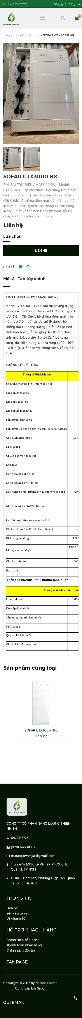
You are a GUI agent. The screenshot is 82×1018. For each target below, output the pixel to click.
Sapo (41, 988)
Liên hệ (41, 736)
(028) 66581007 (23, 847)
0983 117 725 (20, 4)
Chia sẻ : (9, 267)
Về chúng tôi (16, 918)
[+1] (28, 267)
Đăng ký (59, 4)
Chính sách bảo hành (23, 940)
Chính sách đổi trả (21, 950)
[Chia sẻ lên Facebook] (20, 267)
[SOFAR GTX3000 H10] (41, 703)
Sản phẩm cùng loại (30, 668)
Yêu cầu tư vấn (18, 913)
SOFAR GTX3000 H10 (40, 730)
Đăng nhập (75, 4)
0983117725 (20, 838)
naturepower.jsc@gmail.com (33, 856)
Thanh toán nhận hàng (24, 945)
